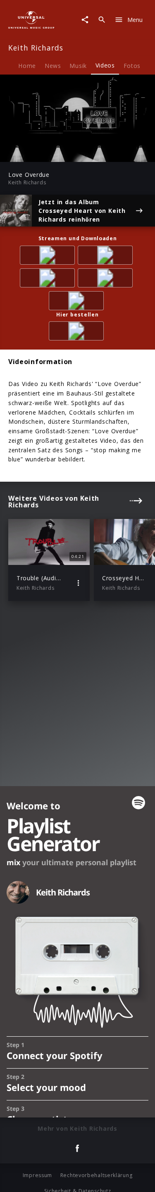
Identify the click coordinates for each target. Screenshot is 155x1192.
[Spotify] (49, 279)
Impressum (37, 1175)
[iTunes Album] (78, 302)
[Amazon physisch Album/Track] (78, 332)
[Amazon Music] (107, 257)
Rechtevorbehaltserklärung (96, 1175)
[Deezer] (107, 279)
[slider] (51, 153)
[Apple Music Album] (49, 257)
